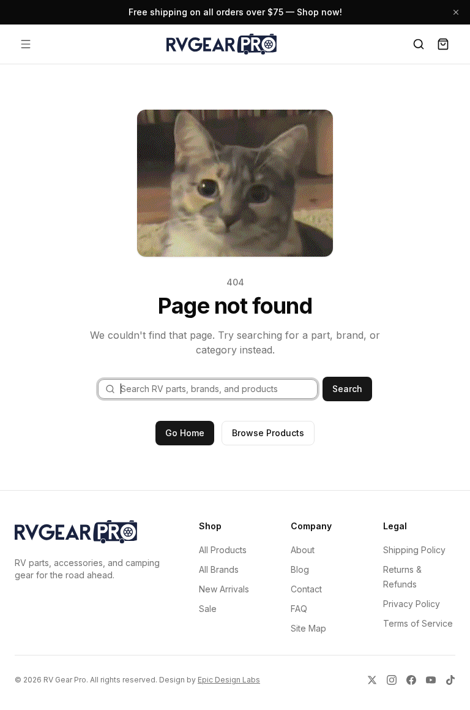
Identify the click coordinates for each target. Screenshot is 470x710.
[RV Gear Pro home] (221, 44)
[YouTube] (431, 680)
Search (347, 388)
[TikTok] (450, 680)
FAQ (299, 608)
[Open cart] (443, 44)
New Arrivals (224, 589)
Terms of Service (418, 623)
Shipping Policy (414, 550)
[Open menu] (26, 44)
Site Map (308, 628)
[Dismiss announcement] (456, 12)
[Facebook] (411, 680)
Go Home (184, 433)
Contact (306, 589)
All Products (223, 550)
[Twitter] (372, 680)
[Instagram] (392, 680)
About (303, 550)
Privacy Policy (411, 604)
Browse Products (268, 433)
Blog (300, 569)
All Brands (219, 569)
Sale (208, 608)
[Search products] (418, 44)
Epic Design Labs (229, 679)
